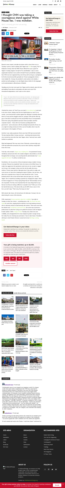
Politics (7, 12)
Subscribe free (10, 235)
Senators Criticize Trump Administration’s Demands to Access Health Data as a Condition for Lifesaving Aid (36, 351)
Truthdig (46, 447)
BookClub (5, 444)
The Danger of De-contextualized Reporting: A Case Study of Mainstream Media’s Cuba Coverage (22, 349)
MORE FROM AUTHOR (20, 293)
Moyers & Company (12, 30)
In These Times (48, 454)
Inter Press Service (48, 449)
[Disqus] (22, 402)
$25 (13, 258)
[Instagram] (55, 1)
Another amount (10, 263)
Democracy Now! (48, 444)
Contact (25, 447)
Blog (4, 442)
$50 (19, 258)
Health (31, 345)
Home (4, 435)
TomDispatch (47, 442)
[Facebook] (53, 1)
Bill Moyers (5, 27)
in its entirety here (31, 110)
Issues (34, 4)
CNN (29, 66)
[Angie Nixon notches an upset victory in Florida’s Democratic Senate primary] (8, 361)
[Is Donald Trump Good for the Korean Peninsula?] (22, 323)
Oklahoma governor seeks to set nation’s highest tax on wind (10, 285)
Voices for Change (19, 332)
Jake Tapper (12, 270)
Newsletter (6, 437)
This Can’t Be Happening (50, 437)
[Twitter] (58, 1)
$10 (6, 258)
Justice (3, 302)
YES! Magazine (47, 451)
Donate (50, 4)
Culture (3, 12)
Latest (39, 4)
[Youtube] (60, 1)
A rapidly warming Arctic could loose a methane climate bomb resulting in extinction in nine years (32, 285)
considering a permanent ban (17, 207)
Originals (45, 4)
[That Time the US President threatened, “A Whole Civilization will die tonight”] (22, 360)
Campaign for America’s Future (52, 440)
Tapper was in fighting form (22, 151)
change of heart (18, 211)
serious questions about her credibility (21, 199)
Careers (25, 440)
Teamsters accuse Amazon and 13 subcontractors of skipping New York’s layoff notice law (34, 309)
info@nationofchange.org (31, 480)
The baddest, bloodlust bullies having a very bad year (7, 323)
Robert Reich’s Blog (49, 435)
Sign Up (55, 4)
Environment (32, 319)
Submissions (26, 444)
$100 (26, 258)
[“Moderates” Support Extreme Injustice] (46, 43)
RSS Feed (5, 447)
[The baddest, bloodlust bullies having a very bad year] (8, 317)
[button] (60, 5)
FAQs (24, 442)
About (25, 435)
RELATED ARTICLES (7, 293)
